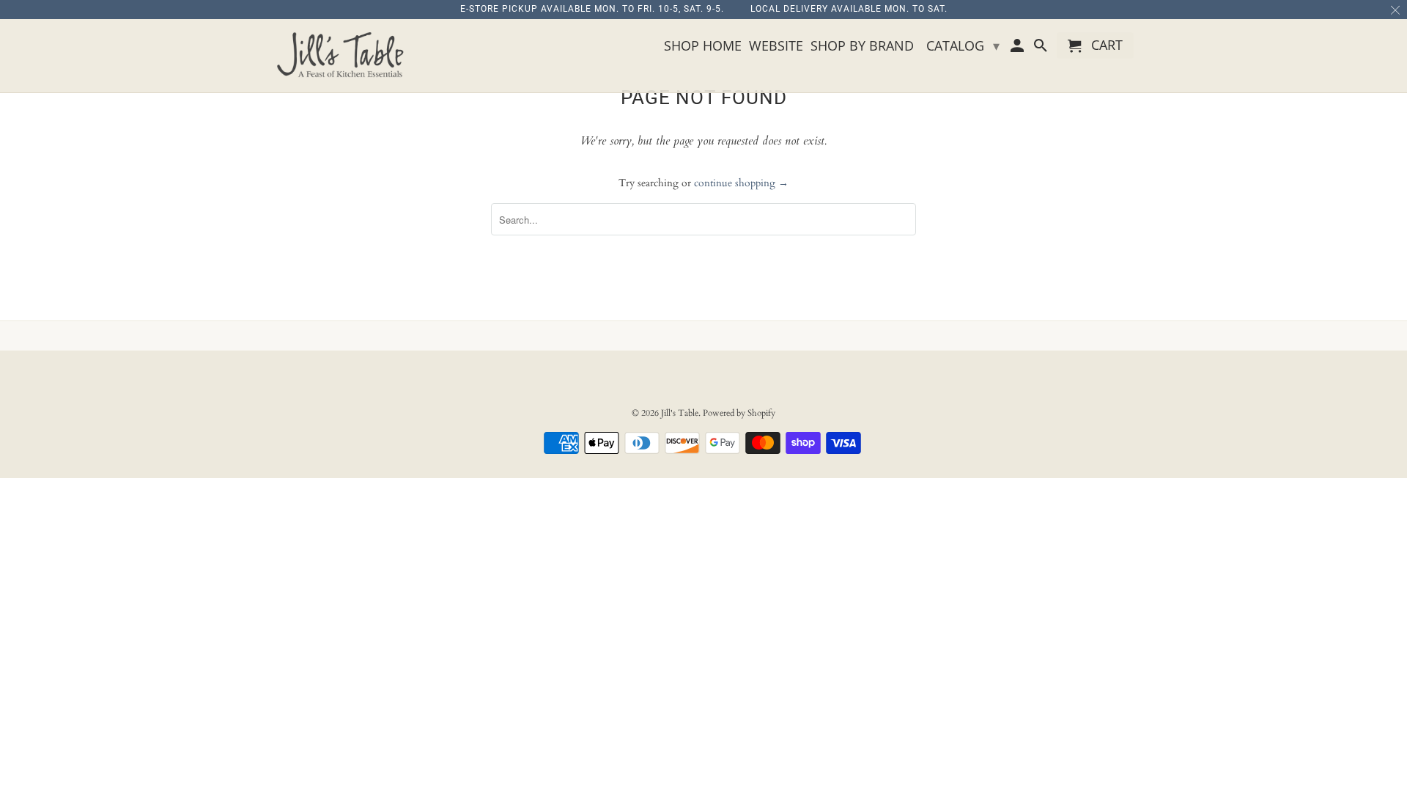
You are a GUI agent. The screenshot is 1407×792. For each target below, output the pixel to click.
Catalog (963, 45)
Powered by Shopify (739, 413)
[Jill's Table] (344, 55)
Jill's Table (679, 413)
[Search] (1041, 48)
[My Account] (1019, 48)
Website (776, 46)
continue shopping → (741, 183)
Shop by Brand (862, 46)
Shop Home (703, 46)
